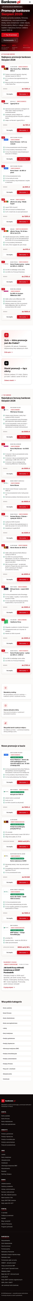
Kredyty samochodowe (9, 1058)
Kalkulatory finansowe (7, 1251)
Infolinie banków (6, 1183)
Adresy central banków (8, 1189)
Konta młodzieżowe (8, 1018)
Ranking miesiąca (6, 1174)
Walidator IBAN (5, 1271)
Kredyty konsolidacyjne (10, 1053)
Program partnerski (6, 1226)
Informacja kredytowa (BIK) (11, 1048)
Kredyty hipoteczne (8, 1043)
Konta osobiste (7, 1008)
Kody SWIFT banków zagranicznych (11, 1279)
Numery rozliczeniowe (7, 1192)
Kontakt (3, 1218)
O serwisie (4, 1212)
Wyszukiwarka (5, 1168)
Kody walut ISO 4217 (7, 1203)
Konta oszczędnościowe (10, 1023)
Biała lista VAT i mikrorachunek (10, 1274)
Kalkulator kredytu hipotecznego (10, 1254)
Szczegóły (10, 94)
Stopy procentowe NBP (8, 1265)
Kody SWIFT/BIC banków (8, 1200)
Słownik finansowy (6, 1224)
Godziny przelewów (7, 1186)
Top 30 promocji (11, 35)
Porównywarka (9, 40)
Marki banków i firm (7, 1197)
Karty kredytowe (8, 1033)
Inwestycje (6, 1079)
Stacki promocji (5, 1246)
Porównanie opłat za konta (9, 1260)
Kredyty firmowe (8, 1063)
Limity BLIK (4, 1277)
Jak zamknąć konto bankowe (9, 1285)
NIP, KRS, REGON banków (8, 1194)
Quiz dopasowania (6, 1243)
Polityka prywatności (7, 1215)
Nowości (3, 1171)
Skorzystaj (22, 94)
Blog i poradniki (5, 1221)
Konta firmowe (7, 1013)
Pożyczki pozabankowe (8, 1145)
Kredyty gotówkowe (9, 1038)
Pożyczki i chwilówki (9, 1069)
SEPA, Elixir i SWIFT (7, 1282)
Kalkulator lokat (5, 1257)
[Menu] (30, 2)
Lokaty (5, 1028)
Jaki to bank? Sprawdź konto (9, 1268)
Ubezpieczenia (7, 1074)
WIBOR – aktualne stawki (8, 1263)
